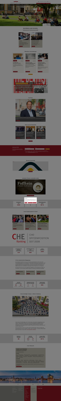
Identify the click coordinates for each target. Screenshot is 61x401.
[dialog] (30, 200)
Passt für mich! (34, 202)
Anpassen (26, 202)
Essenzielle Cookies (30, 202)
